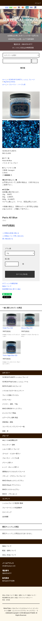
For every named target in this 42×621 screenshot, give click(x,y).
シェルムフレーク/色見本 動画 (12, 503)
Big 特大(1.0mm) (9, 82)
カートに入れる (22, 274)
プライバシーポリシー (25, 597)
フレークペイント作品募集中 (12, 508)
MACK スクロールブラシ (10, 489)
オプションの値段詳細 (10, 283)
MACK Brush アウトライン (11, 485)
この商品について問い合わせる (13, 236)
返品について (6, 286)
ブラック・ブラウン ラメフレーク (14, 476)
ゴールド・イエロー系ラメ (11, 453)
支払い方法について (8, 595)
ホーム (4, 79)
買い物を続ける (7, 239)
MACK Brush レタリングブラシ (13, 480)
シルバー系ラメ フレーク (10, 449)
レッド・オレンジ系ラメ (10, 467)
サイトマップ (6, 512)
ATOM (8, 600)
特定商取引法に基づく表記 (11, 289)
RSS (3, 600)
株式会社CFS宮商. (29, 613)
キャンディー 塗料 (8, 445)
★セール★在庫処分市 (10, 440)
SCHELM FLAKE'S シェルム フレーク (22, 79)
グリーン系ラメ (7, 462)
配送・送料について (20, 595)
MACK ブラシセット (9, 494)
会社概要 (5, 517)
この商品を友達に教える (10, 233)
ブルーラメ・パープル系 (17, 84)
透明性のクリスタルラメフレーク (13, 471)
